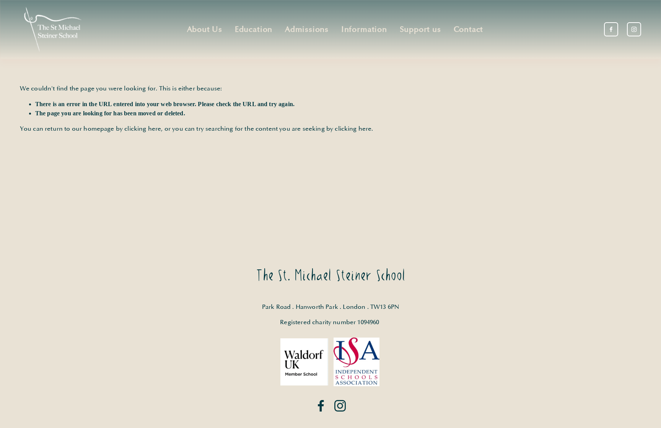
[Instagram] (634, 29)
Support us (420, 29)
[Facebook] (611, 29)
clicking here (142, 129)
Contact (469, 29)
